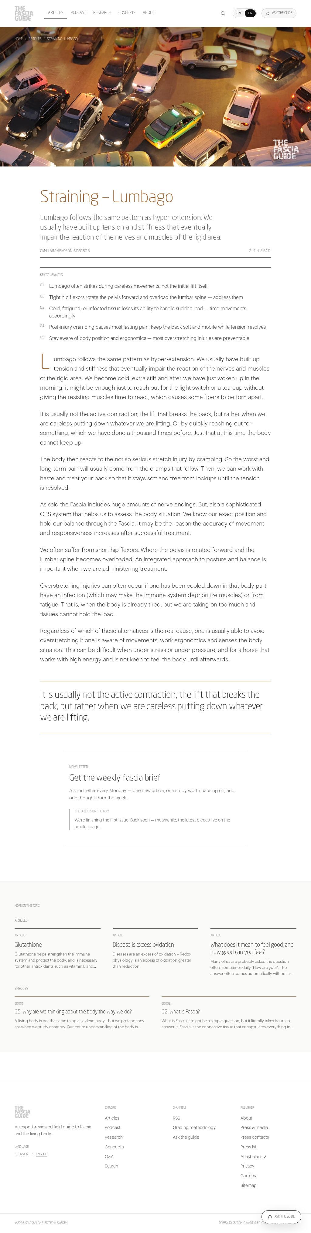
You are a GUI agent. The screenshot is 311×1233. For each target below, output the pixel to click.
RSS (176, 1118)
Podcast (78, 13)
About (148, 13)
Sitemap (249, 1186)
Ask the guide (186, 1137)
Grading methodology (194, 1128)
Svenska (21, 1154)
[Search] (223, 13)
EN (250, 13)
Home (19, 39)
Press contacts (255, 1137)
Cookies (248, 1176)
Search (111, 1166)
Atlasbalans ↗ (254, 1157)
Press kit (249, 1147)
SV (239, 13)
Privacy (247, 1166)
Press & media (254, 1128)
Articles (55, 13)
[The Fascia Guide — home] (24, 13)
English (41, 1154)
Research (102, 13)
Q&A (109, 1157)
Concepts (126, 13)
